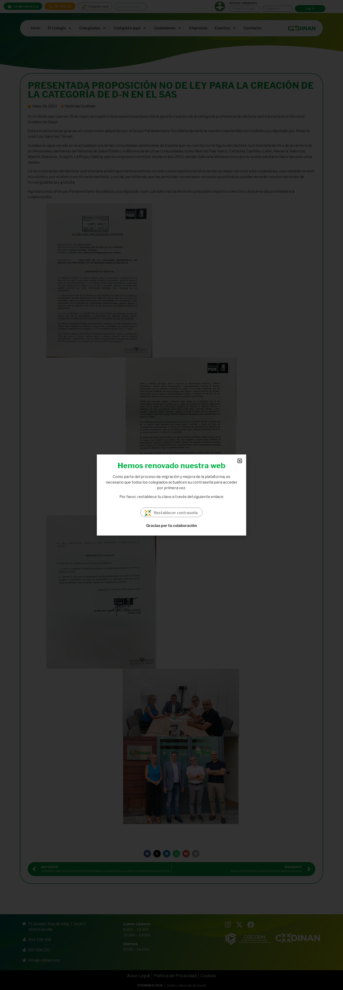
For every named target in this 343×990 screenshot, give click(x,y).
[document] (171, 495)
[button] (240, 461)
